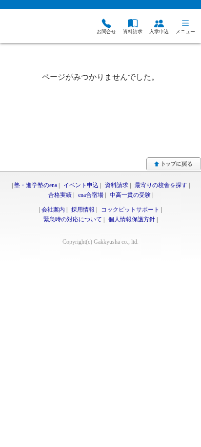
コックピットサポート (130, 209)
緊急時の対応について (72, 219)
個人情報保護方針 (131, 219)
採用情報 (83, 209)
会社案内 (53, 209)
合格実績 (60, 195)
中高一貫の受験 (130, 195)
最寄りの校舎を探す (161, 185)
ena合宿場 (90, 195)
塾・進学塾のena (35, 185)
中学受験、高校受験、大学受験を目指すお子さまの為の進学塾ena (41, 27)
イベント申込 (81, 185)
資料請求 (116, 185)
